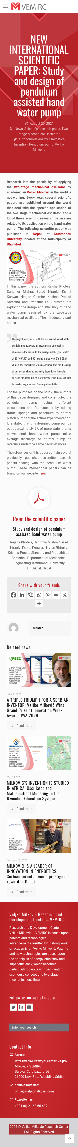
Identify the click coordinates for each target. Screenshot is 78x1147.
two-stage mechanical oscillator (39, 187)
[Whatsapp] (39, 595)
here (42, 473)
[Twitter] (13, 1007)
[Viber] (30, 595)
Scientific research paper (42, 129)
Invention (21, 144)
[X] (64, 595)
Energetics (56, 139)
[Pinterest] (47, 595)
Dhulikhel (14, 244)
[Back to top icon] (69, 1138)
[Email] (56, 595)
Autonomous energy (33, 139)
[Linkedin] (22, 595)
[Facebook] (13, 595)
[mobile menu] (5, 6)
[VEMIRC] (28, 6)
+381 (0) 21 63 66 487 (31, 1106)
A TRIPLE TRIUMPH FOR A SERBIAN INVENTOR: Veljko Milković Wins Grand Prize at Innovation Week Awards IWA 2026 (37, 707)
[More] (39, 603)
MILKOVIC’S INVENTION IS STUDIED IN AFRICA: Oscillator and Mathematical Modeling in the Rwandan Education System (38, 791)
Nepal (37, 234)
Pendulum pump (41, 144)
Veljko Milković (38, 192)
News (19, 129)
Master (38, 628)
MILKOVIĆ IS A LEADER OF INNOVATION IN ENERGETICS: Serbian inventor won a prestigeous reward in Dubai (38, 874)
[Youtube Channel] (29, 1007)
